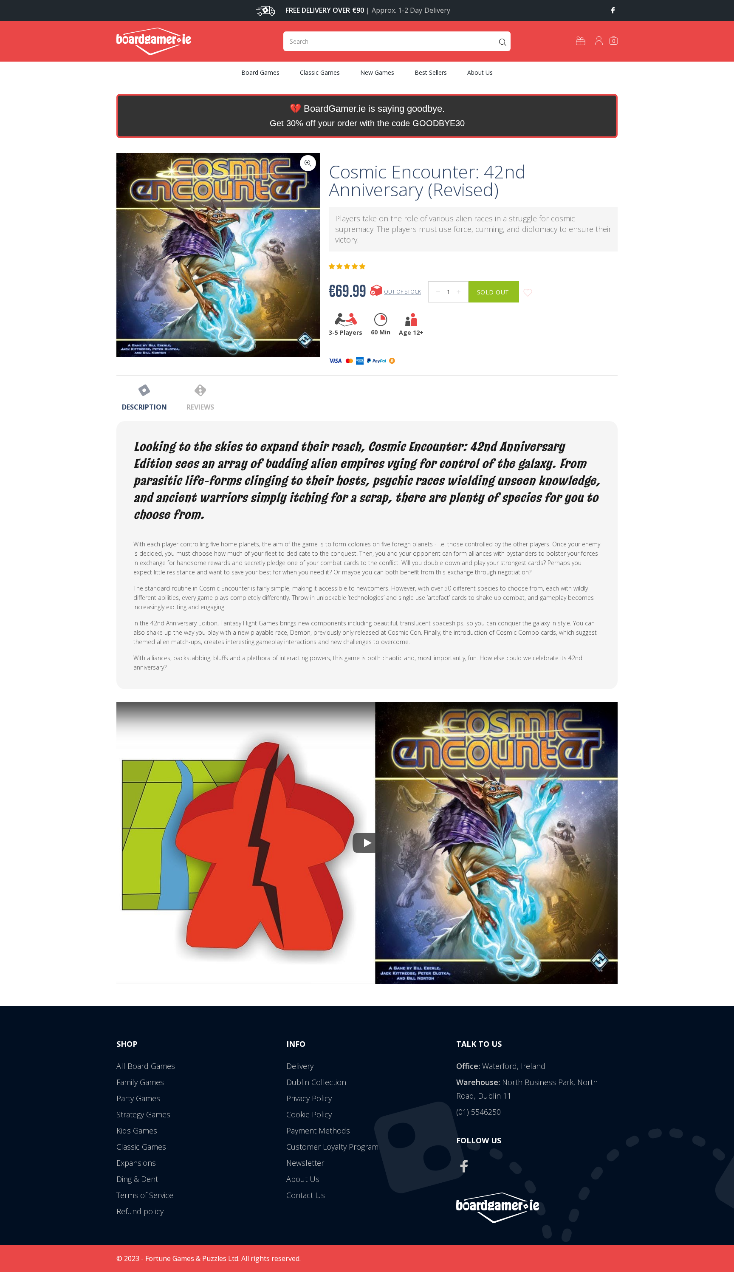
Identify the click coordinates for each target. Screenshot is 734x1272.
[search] (397, 41)
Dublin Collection (316, 1082)
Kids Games (136, 1130)
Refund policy (140, 1211)
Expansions (136, 1163)
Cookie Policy (309, 1114)
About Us (302, 1179)
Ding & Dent (137, 1179)
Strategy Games (143, 1114)
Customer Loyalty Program (332, 1147)
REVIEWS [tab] (200, 407)
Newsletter (305, 1163)
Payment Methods (318, 1130)
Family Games (140, 1082)
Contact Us (305, 1195)
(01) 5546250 (478, 1112)
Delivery (299, 1066)
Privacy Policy (309, 1098)
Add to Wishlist (527, 292)
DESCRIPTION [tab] (144, 407)
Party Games (138, 1098)
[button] (348, 266)
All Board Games (145, 1066)
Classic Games (141, 1147)
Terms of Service (144, 1195)
